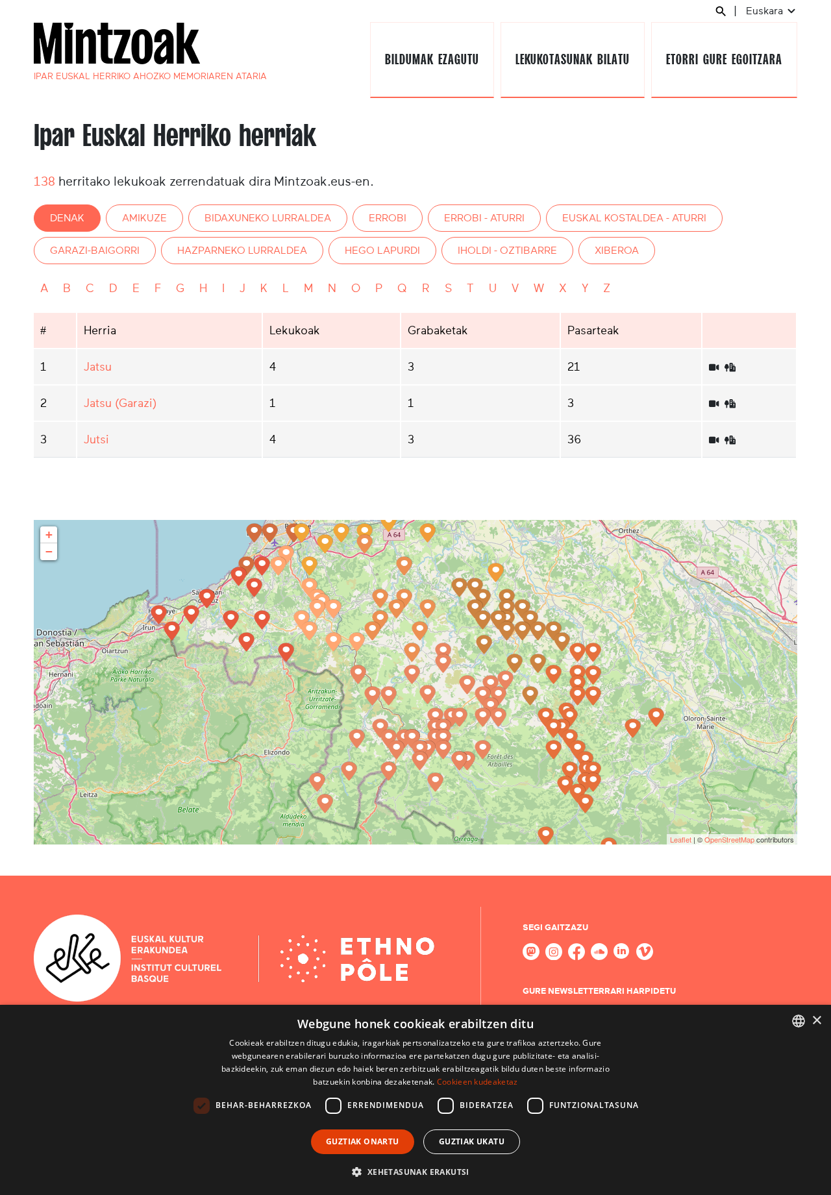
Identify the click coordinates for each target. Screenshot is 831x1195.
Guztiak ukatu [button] (471, 1141)
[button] (415, 1171)
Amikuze (144, 217)
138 (44, 181)
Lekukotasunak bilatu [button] (572, 59)
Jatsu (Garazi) (120, 403)
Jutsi (96, 439)
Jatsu (98, 366)
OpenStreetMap (729, 839)
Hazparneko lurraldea (242, 250)
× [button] (816, 1021)
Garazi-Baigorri (95, 250)
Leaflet (680, 839)
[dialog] (415, 1100)
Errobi (387, 217)
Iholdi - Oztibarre (507, 250)
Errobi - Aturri (484, 217)
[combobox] (798, 1021)
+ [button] (49, 534)
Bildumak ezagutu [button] (431, 59)
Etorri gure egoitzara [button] (724, 59)
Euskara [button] (766, 10)
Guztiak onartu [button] (362, 1141)
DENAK (67, 217)
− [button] (49, 551)
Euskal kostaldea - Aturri (634, 217)
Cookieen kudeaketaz (477, 1081)
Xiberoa (617, 250)
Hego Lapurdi (382, 250)
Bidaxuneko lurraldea (268, 217)
